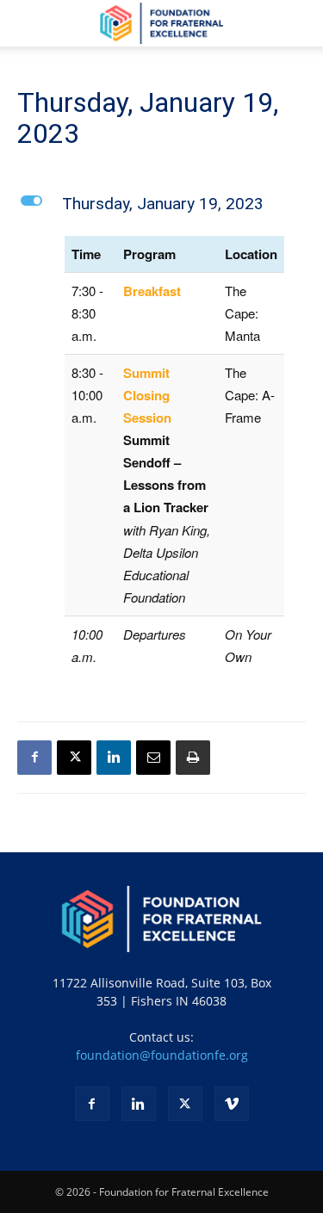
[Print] (193, 757)
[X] (74, 757)
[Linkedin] (113, 757)
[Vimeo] (231, 1103)
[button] (29, 23)
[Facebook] (34, 757)
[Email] (153, 757)
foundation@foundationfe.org (162, 1055)
